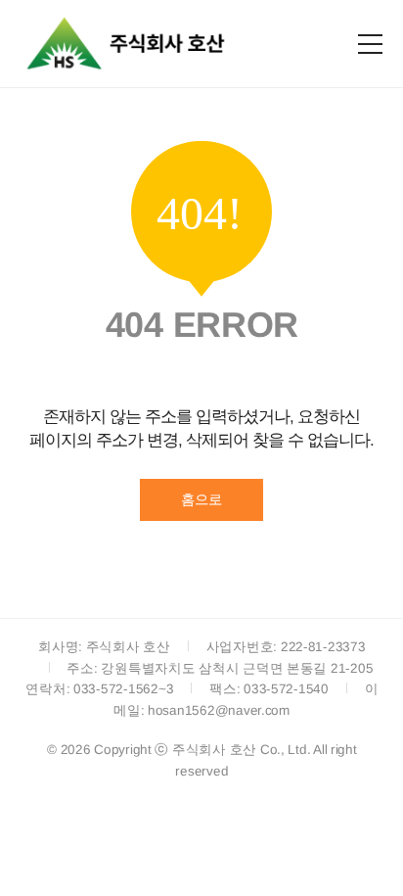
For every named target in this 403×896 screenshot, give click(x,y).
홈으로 (201, 499)
